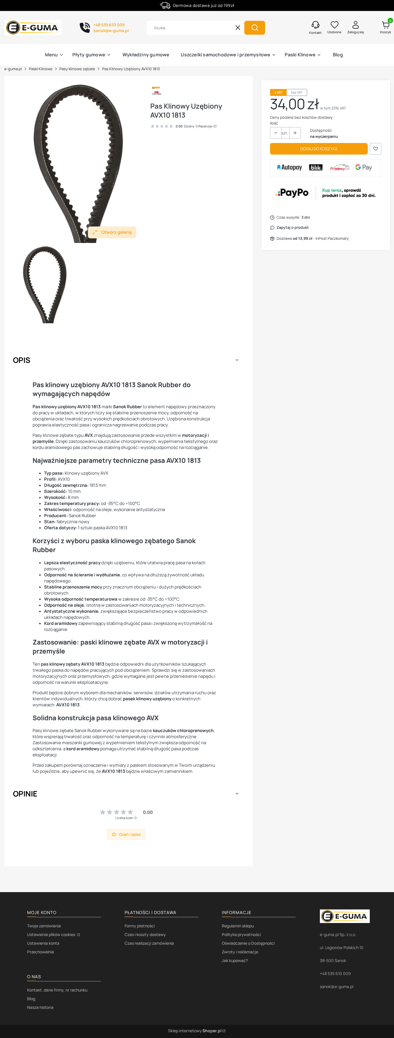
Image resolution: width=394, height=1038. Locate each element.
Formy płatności (140, 926)
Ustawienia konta (43, 943)
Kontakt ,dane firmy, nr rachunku (57, 990)
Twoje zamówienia (44, 926)
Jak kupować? (235, 960)
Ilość (274, 123)
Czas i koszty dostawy (145, 934)
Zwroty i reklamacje (240, 952)
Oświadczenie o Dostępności (248, 943)
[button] (254, 28)
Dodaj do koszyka (318, 148)
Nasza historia (40, 1007)
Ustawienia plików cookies (51, 934)
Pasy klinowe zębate (77, 68)
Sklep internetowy (195, 1030)
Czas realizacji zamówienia (149, 943)
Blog (31, 998)
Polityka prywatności (241, 934)
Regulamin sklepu (238, 926)
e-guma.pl (13, 68)
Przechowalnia (40, 952)
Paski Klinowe (40, 68)
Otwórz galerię (117, 232)
